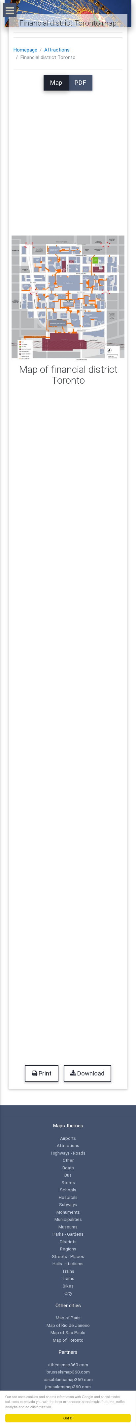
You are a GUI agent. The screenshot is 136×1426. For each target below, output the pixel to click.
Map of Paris (68, 1317)
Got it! (68, 1417)
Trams (68, 1278)
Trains (68, 1271)
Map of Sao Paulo (68, 1332)
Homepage (25, 50)
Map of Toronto (68, 1340)
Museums (68, 1226)
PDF (80, 82)
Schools (68, 1189)
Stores (68, 1182)
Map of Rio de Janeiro (68, 1325)
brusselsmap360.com (68, 1371)
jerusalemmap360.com (68, 1386)
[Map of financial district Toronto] (68, 298)
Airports (68, 1138)
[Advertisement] (68, 158)
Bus (68, 1175)
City (68, 1293)
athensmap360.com (68, 1364)
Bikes (68, 1285)
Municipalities (68, 1219)
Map (56, 82)
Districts (68, 1241)
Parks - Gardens (68, 1234)
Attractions (57, 50)
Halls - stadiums (68, 1263)
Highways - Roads (68, 1153)
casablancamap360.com (68, 1379)
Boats (68, 1167)
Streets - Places (68, 1256)
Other (68, 1160)
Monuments (68, 1212)
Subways (68, 1204)
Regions (68, 1248)
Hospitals (68, 1197)
